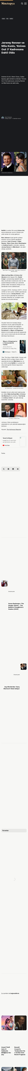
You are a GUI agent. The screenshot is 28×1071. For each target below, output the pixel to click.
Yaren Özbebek (8, 117)
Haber (3, 18)
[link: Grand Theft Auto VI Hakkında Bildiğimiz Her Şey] (7, 1030)
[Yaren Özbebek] (2, 118)
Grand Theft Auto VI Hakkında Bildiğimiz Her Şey (6, 1050)
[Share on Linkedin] (13, 469)
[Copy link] (17, 469)
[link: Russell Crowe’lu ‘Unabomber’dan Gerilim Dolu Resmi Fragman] (20, 1030)
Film (7, 18)
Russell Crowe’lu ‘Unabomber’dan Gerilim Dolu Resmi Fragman (19, 1050)
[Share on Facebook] (8, 469)
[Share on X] (3, 469)
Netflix (11, 18)
